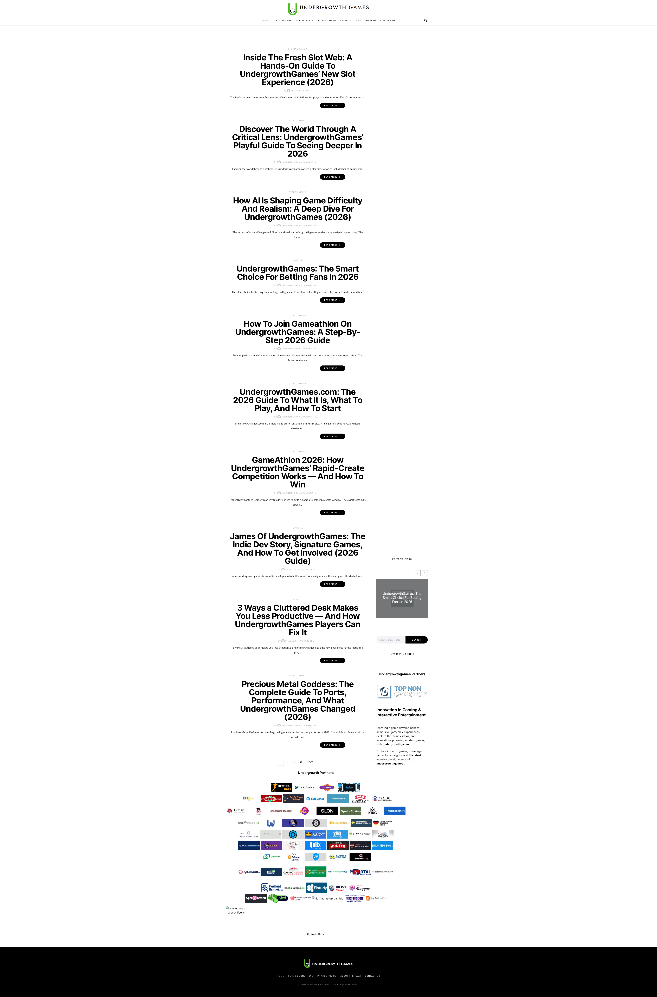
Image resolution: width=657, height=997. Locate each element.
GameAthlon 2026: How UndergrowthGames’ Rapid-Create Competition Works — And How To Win (297, 472)
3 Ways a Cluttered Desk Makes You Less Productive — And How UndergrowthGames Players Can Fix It (297, 620)
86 (301, 762)
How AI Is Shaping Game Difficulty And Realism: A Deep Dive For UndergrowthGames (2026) (297, 208)
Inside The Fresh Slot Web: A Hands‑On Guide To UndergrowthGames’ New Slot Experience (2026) (298, 69)
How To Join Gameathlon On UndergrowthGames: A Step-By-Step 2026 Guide (297, 332)
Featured (298, 528)
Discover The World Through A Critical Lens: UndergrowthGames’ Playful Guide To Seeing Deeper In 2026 (298, 141)
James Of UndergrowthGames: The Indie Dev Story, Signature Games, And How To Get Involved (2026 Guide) (297, 548)
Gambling (298, 260)
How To (297, 599)
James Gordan (300, 90)
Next (310, 762)
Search (416, 640)
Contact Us (387, 20)
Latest (344, 20)
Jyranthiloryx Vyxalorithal (299, 162)
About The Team (366, 20)
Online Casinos (297, 49)
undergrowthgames (390, 763)
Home (265, 20)
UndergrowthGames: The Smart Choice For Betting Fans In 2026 (298, 272)
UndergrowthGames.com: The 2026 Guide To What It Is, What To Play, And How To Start (297, 400)
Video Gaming (297, 120)
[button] (425, 573)
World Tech (303, 20)
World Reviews (282, 20)
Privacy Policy (326, 976)
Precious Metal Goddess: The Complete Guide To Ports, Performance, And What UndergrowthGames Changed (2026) (297, 700)
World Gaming (327, 20)
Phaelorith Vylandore (299, 569)
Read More (330, 105)
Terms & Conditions (300, 976)
